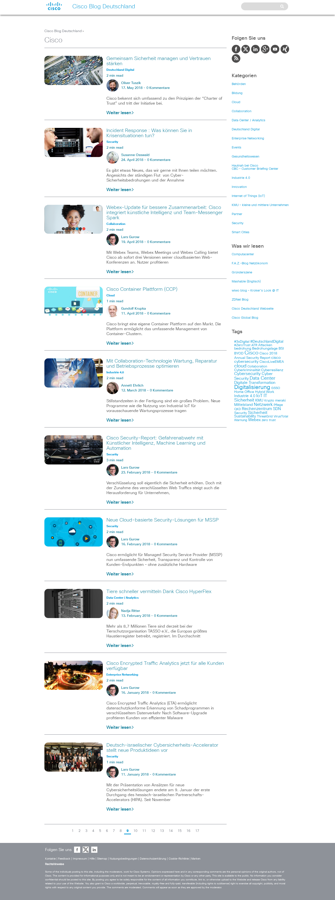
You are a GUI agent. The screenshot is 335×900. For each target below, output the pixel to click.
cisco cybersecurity (257, 360)
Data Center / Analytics (248, 120)
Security (238, 223)
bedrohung (242, 348)
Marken (195, 858)
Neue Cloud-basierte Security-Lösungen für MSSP (162, 520)
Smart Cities (240, 232)
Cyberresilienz (272, 370)
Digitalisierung (252, 387)
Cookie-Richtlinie (179, 858)
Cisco (251, 353)
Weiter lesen (118, 113)
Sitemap (102, 858)
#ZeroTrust (242, 345)
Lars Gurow (130, 237)
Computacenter (243, 254)
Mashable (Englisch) (246, 281)
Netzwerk (263, 404)
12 (153, 831)
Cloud (236, 102)
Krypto (269, 400)
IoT (259, 396)
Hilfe (92, 858)
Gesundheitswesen (245, 156)
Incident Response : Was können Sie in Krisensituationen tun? (149, 133)
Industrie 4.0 (241, 178)
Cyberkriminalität (247, 370)
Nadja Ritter (130, 611)
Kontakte (50, 858)
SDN (277, 409)
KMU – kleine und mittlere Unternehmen (260, 205)
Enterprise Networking (248, 138)
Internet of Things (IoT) (248, 196)
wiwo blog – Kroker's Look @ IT (255, 290)
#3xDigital (241, 341)
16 (188, 831)
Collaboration (241, 111)
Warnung (240, 420)
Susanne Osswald (135, 155)
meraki (280, 400)
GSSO (275, 388)
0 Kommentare (158, 88)
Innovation (239, 187)
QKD (237, 409)
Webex (254, 420)
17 (197, 831)
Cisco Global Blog (245, 317)
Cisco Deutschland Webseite (252, 308)
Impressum (80, 858)
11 (144, 831)
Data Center (262, 378)
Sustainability (245, 416)
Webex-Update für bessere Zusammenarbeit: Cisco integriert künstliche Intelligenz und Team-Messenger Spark (164, 212)
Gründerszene (242, 272)
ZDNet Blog (240, 299)
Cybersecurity (247, 374)
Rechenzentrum (257, 409)
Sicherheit (257, 413)
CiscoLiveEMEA (271, 362)
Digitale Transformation (254, 383)
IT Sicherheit (250, 398)
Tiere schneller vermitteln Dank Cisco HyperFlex (158, 591)
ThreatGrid (265, 416)
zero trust (269, 420)
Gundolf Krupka (133, 308)
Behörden (239, 84)
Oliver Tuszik (131, 83)
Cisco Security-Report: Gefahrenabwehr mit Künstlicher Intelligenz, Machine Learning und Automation (156, 443)
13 (162, 831)
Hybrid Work (264, 392)
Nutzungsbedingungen (123, 858)
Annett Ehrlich (132, 385)
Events (236, 147)
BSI (281, 348)
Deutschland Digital (246, 129)
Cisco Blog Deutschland (63, 31)
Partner (237, 214)
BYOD (239, 353)
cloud (240, 366)
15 (179, 831)
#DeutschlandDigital (266, 341)
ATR (254, 345)
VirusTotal (281, 416)
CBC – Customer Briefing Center (255, 168)
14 (171, 831)
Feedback (64, 858)
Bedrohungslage (265, 348)
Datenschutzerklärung (153, 858)
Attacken (265, 345)
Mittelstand (243, 405)
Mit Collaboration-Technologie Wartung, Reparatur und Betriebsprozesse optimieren (161, 364)
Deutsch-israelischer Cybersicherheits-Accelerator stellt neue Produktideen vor (162, 748)
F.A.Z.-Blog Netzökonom (250, 263)
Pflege (278, 405)
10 (135, 831)
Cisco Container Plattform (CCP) (142, 289)
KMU (259, 400)
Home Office (244, 392)
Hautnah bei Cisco (245, 165)
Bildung (237, 93)
